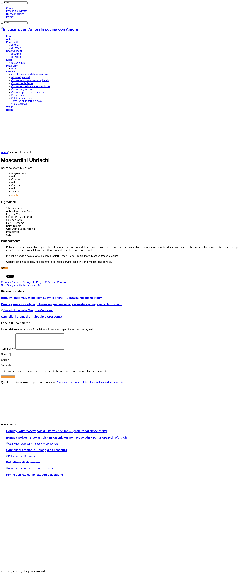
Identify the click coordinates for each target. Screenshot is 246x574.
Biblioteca (11, 71)
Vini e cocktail (19, 104)
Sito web (6, 365)
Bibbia (9, 109)
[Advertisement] (123, 132)
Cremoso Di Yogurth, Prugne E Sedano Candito (33, 282)
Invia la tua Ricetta (16, 11)
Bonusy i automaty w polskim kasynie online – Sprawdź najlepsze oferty (51, 297)
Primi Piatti (12, 42)
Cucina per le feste (22, 83)
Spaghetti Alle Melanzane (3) (20, 285)
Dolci (9, 59)
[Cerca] (2, 3)
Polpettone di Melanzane (23, 462)
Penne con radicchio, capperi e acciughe (34, 474)
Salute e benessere (22, 98)
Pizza (14, 68)
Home (9, 36)
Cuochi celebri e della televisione (29, 74)
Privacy (10, 16)
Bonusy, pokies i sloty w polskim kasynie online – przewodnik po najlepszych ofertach (61, 304)
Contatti (10, 8)
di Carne (16, 45)
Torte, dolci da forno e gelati (27, 101)
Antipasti (11, 39)
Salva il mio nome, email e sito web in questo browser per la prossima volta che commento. (56, 371)
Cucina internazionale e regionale (30, 80)
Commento (8, 348)
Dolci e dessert (19, 95)
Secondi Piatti (14, 51)
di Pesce (16, 48)
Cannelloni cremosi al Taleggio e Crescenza (31, 316)
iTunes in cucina (15, 14)
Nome (5, 354)
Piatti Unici (12, 65)
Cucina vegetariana (22, 89)
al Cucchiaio (18, 62)
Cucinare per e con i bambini (27, 92)
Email (5, 359)
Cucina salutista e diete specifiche (30, 86)
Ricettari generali (20, 77)
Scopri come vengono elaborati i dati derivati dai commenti (89, 382)
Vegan (9, 106)
